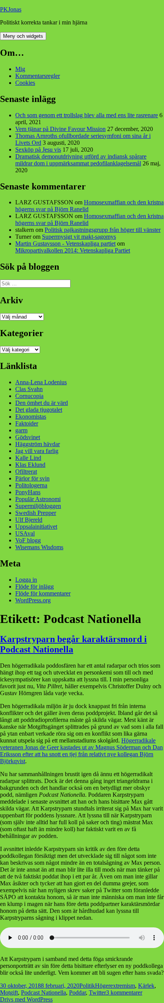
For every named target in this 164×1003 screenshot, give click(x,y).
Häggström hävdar (37, 444)
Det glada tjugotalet (38, 409)
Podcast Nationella (43, 992)
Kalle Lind (28, 458)
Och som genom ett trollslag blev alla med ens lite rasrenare (86, 115)
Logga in (26, 579)
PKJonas (10, 9)
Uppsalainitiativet (36, 526)
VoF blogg (28, 540)
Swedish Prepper (35, 513)
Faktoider (26, 423)
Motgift (9, 992)
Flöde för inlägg (34, 586)
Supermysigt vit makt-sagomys (79, 236)
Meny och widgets (23, 36)
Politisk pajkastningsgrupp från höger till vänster (103, 229)
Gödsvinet (27, 437)
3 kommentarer (124, 992)
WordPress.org (33, 600)
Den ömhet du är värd (41, 403)
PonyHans (27, 492)
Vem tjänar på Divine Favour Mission (60, 129)
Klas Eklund (30, 464)
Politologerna (31, 485)
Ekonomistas (30, 416)
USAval (25, 533)
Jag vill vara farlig (36, 451)
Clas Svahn (29, 389)
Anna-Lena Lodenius (41, 382)
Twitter (97, 992)
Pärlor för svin (32, 478)
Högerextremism (115, 985)
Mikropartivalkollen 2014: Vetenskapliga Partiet (72, 250)
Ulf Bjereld (28, 519)
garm (21, 430)
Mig (20, 69)
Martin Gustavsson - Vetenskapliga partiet (65, 243)
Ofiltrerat (26, 471)
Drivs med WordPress (26, 999)
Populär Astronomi (38, 499)
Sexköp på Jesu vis (38, 149)
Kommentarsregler (37, 76)
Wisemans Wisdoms (39, 547)
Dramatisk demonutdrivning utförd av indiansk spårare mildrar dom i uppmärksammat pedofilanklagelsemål (80, 160)
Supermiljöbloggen (38, 506)
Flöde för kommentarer (43, 593)
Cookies (25, 82)
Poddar (77, 992)
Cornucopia (29, 396)
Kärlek (146, 985)
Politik (87, 985)
